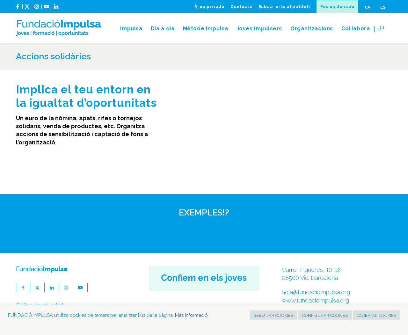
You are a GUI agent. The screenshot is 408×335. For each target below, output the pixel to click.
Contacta (241, 6)
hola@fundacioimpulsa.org (316, 292)
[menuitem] (209, 6)
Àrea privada (209, 6)
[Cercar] (383, 28)
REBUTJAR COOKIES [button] (273, 315)
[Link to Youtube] (46, 9)
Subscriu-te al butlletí (284, 6)
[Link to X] (27, 9)
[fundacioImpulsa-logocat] (58, 28)
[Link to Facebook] (17, 9)
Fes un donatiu (337, 6)
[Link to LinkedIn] (56, 9)
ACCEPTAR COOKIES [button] (376, 315)
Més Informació (191, 315)
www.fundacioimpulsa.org (315, 300)
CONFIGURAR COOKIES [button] (325, 315)
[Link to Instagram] (36, 9)
